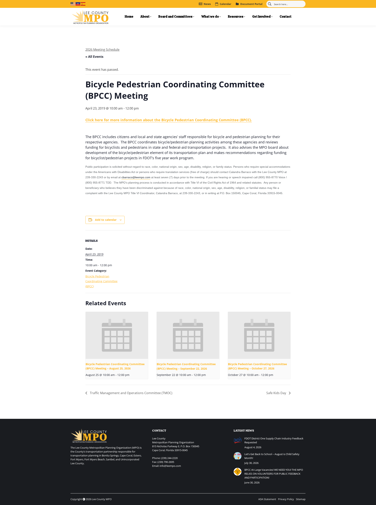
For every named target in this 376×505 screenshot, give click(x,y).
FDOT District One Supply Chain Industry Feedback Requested (273, 440)
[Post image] (237, 440)
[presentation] (117, 335)
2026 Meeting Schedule (102, 49)
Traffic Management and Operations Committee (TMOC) (130, 393)
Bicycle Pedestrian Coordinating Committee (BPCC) (101, 281)
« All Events (94, 56)
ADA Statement (267, 499)
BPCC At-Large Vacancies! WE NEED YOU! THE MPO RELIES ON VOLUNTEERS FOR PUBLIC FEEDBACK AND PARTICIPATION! (273, 473)
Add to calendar (106, 220)
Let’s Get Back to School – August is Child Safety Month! (271, 456)
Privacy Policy (286, 499)
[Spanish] (83, 3)
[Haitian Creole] (78, 3)
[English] (73, 3)
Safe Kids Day (276, 393)
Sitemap (301, 499)
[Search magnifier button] (270, 4)
